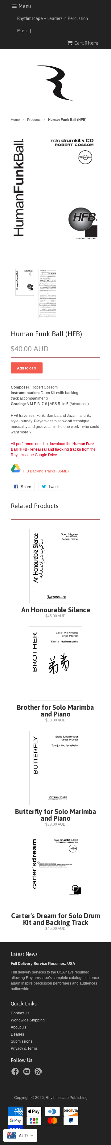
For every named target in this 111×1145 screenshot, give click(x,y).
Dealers (17, 1034)
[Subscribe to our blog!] (39, 1073)
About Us (18, 1027)
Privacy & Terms (24, 1048)
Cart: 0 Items (86, 43)
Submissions (21, 1041)
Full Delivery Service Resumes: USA (43, 963)
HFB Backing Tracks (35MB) (45, 471)
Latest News (24, 954)
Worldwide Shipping (28, 1020)
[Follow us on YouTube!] (27, 1073)
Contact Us (20, 1013)
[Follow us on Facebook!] (16, 1073)
